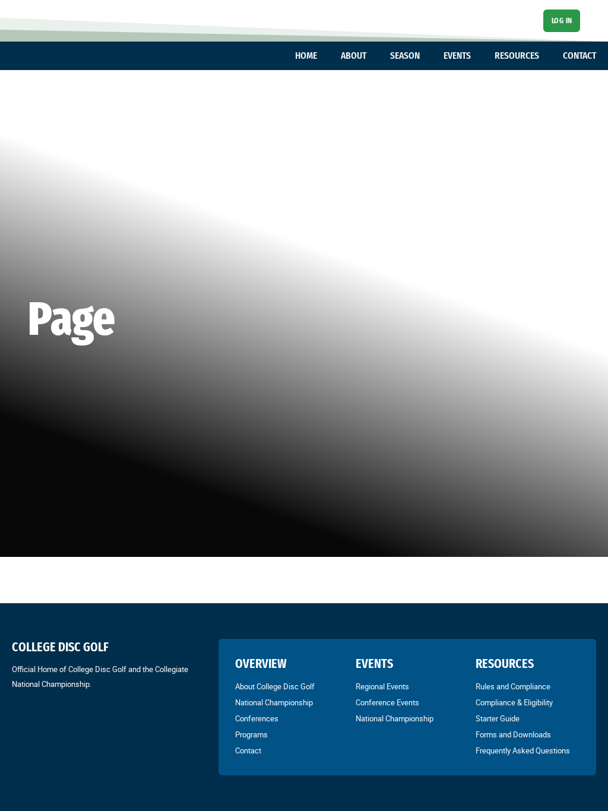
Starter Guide (498, 718)
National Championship (274, 702)
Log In (562, 20)
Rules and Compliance (513, 686)
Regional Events (382, 686)
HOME (306, 55)
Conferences (256, 718)
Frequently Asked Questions (523, 750)
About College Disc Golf (275, 686)
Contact (248, 750)
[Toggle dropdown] (323, 56)
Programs (251, 734)
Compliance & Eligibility (514, 702)
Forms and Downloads (513, 734)
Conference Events (387, 702)
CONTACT (579, 55)
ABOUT (353, 55)
